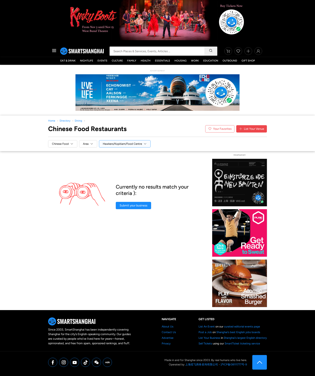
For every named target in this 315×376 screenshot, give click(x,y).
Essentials (162, 60)
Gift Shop (248, 60)
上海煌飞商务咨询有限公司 (201, 364)
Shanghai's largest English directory (245, 337)
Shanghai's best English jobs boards (238, 332)
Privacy (166, 343)
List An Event (207, 326)
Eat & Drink (68, 60)
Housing (180, 60)
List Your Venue (254, 129)
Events (102, 60)
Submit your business (133, 205)
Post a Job (205, 332)
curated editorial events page (242, 326)
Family (131, 60)
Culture (117, 60)
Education (210, 60)
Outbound (230, 60)
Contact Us (169, 332)
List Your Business (209, 337)
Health (146, 60)
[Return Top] (259, 362)
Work (195, 60)
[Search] (210, 51)
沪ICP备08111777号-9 (234, 364)
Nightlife (86, 60)
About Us (167, 326)
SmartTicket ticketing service (242, 343)
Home (51, 120)
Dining (78, 120)
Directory (65, 120)
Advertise (167, 337)
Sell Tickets (205, 343)
